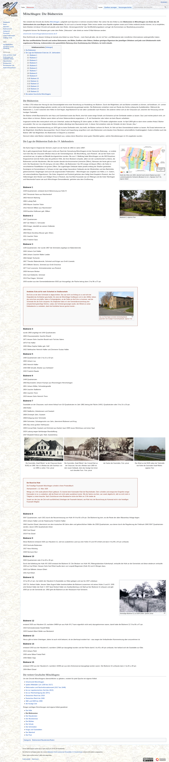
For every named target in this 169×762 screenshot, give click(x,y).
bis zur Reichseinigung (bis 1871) (38, 693)
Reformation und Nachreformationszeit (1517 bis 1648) (46, 687)
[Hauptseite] (10, 9)
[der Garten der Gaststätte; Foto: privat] (116, 449)
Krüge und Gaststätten (34, 729)
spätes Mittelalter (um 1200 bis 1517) (39, 685)
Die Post (29, 735)
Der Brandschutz (32, 719)
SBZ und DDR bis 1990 (34, 701)
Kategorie (27, 740)
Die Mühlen (30, 721)
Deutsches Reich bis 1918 (35, 695)
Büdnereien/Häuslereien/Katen (43, 740)
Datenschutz (26, 759)
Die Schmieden (31, 727)
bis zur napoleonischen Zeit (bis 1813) (39, 690)
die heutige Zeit (31, 704)
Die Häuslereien (31, 716)
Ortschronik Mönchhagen (35, 682)
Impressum (35, 759)
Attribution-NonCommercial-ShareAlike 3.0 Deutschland (64, 752)
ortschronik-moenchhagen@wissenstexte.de (39, 34)
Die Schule (29, 724)
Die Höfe (29, 710)
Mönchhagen (55, 22)
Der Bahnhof (30, 732)
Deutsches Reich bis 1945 (35, 698)
